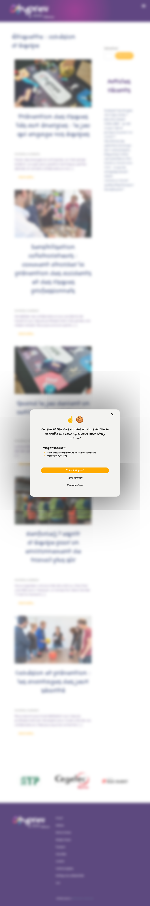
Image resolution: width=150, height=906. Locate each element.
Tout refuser (75, 478)
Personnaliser (75, 485)
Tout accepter (75, 470)
